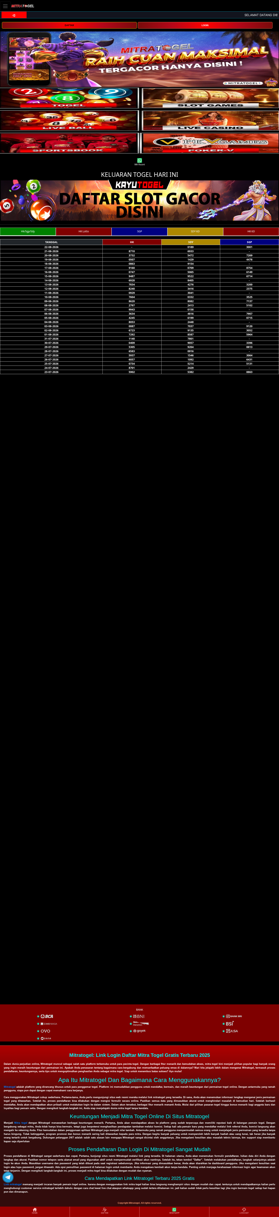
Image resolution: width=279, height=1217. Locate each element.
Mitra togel (20, 1122)
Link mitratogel (13, 1184)
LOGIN (205, 25)
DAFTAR (69, 25)
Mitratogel (10, 1086)
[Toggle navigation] (5, 6)
